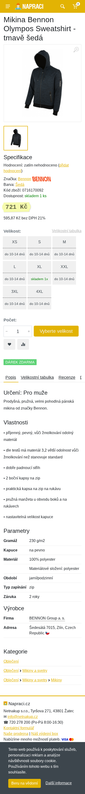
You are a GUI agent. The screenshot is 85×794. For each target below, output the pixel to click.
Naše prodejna (16, 734)
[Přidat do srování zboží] (23, 344)
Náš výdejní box (44, 734)
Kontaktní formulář (19, 728)
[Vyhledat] (62, 6)
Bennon (24, 179)
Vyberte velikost (56, 331)
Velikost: (12, 231)
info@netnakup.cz (23, 717)
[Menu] (8, 6)
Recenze (67, 377)
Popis (10, 377)
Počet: (10, 320)
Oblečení (11, 661)
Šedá (19, 185)
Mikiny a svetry (34, 671)
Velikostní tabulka (66, 231)
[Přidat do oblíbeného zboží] (9, 344)
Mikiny (56, 680)
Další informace (59, 783)
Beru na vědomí (24, 783)
